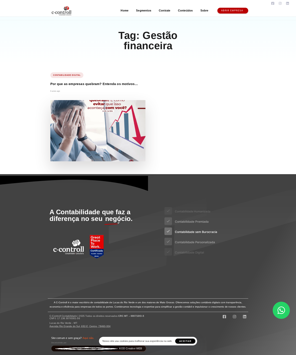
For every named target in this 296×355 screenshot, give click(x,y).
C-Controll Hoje (58, 285)
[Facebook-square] (272, 3)
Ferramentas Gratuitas (63, 275)
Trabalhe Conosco (60, 294)
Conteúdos (185, 10)
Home (124, 10)
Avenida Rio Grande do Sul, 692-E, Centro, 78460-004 (80, 326)
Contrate (164, 10)
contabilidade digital (67, 75)
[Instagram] (280, 3)
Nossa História (58, 289)
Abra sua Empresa (60, 271)
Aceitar (185, 341)
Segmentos (143, 10)
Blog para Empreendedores (65, 280)
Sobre (204, 10)
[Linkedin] (287, 3)
